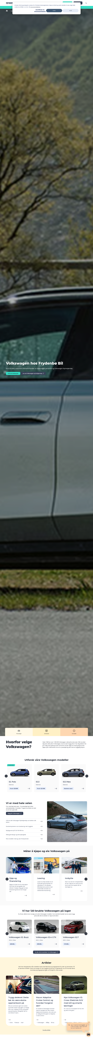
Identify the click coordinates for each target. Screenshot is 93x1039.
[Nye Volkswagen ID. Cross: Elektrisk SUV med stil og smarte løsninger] (74, 984)
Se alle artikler (46, 1030)
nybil (12, 11)
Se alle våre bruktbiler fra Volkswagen (45, 952)
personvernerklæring (35, 7)
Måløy (47, 1022)
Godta (54, 10)
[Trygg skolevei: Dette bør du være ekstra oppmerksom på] (18, 984)
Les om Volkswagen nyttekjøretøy (32, 373)
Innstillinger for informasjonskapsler (40, 10)
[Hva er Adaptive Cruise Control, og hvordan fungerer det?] (46, 984)
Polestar (17, 1022)
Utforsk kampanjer (13, 373)
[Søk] (85, 2)
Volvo (11, 1022)
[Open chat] (88, 1034)
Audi (22, 1022)
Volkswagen (40, 1022)
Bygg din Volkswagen (14, 813)
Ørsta (52, 1022)
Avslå (70, 10)
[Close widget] (89, 1022)
